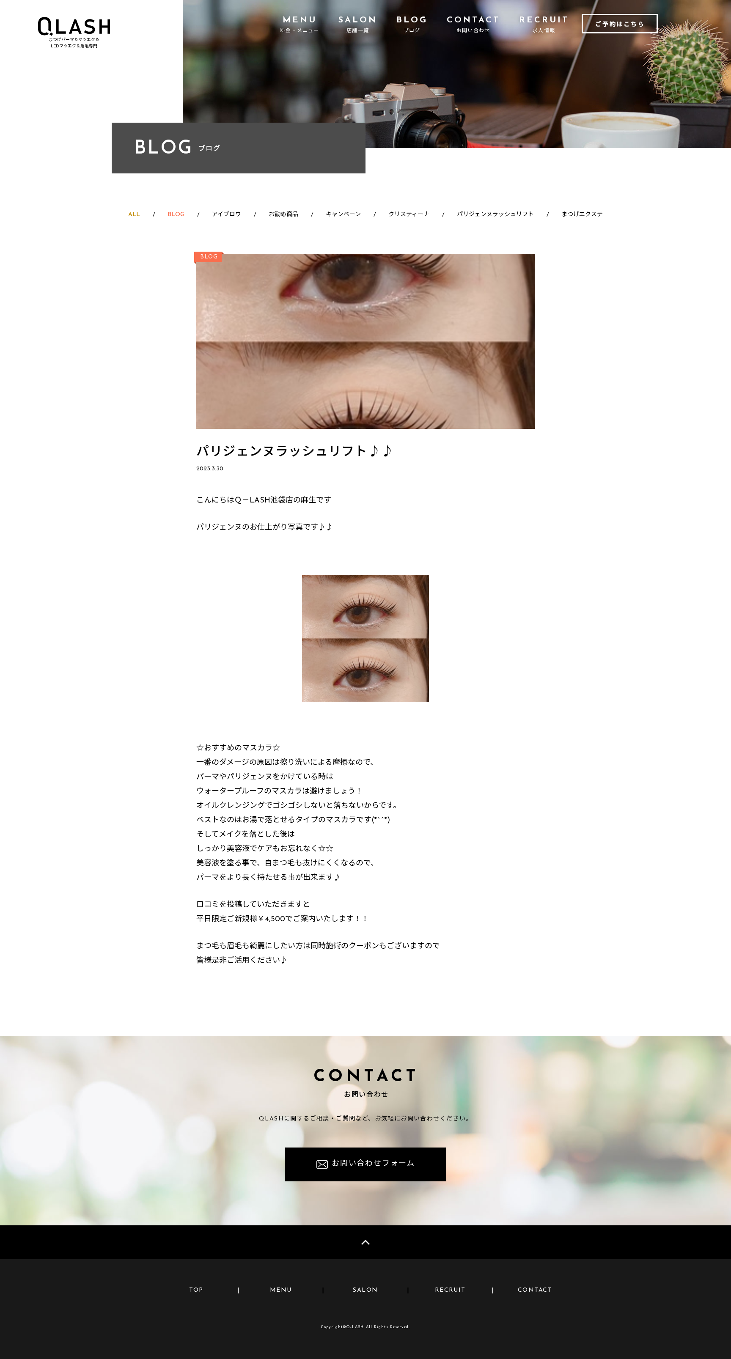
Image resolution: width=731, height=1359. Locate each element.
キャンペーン (343, 214)
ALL (134, 214)
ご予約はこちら (620, 25)
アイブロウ (226, 214)
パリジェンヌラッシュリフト (495, 214)
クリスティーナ (408, 214)
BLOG (176, 214)
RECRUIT (450, 1290)
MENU (281, 1290)
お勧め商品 (283, 214)
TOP (196, 1290)
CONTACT (535, 1290)
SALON (365, 1290)
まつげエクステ (582, 214)
